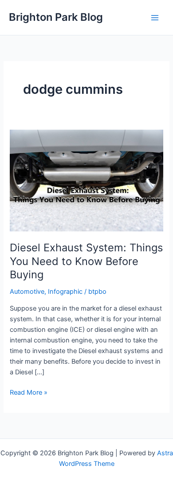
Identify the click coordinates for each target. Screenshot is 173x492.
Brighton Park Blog (56, 17)
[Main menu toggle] (154, 17)
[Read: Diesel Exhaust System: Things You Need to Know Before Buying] (86, 180)
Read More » (28, 393)
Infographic (65, 292)
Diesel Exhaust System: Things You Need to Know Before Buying (86, 261)
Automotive (27, 292)
